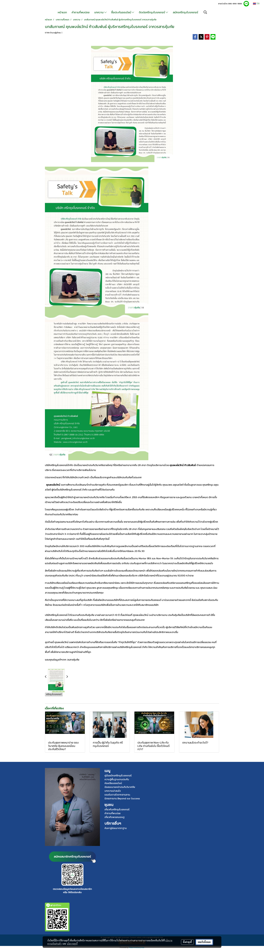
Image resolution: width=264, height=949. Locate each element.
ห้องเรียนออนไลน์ (113, 783)
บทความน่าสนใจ (113, 791)
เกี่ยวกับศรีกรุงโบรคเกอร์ (117, 809)
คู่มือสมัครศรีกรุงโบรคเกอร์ (118, 775)
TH (257, 3)
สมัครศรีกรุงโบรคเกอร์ (185, 12)
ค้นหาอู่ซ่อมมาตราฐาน (116, 828)
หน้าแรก (62, 12)
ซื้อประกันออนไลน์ (121, 12)
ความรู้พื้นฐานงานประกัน (117, 779)
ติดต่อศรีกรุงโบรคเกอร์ (152, 12)
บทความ (99, 12)
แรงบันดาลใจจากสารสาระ (117, 794)
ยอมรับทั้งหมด (204, 942)
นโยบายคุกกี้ (72, 943)
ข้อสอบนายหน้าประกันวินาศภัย (120, 787)
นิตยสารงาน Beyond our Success (122, 798)
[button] (205, 12)
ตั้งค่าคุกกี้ (187, 942)
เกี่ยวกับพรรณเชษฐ (115, 817)
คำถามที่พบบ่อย (81, 12)
